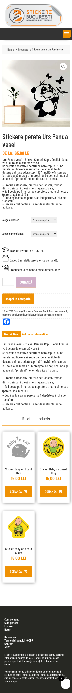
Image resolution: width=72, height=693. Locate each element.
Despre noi (10, 637)
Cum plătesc (11, 622)
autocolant (61, 311)
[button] (67, 34)
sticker (30, 314)
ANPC (7, 647)
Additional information (34, 334)
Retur (7, 629)
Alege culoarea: (11, 220)
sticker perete (43, 314)
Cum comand (11, 619)
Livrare (8, 626)
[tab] (11, 334)
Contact (8, 644)
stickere (57, 314)
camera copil (9, 314)
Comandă (26, 282)
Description (11, 334)
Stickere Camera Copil (35, 311)
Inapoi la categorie (18, 299)
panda (21, 314)
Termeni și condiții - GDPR (18, 640)
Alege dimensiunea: (13, 233)
